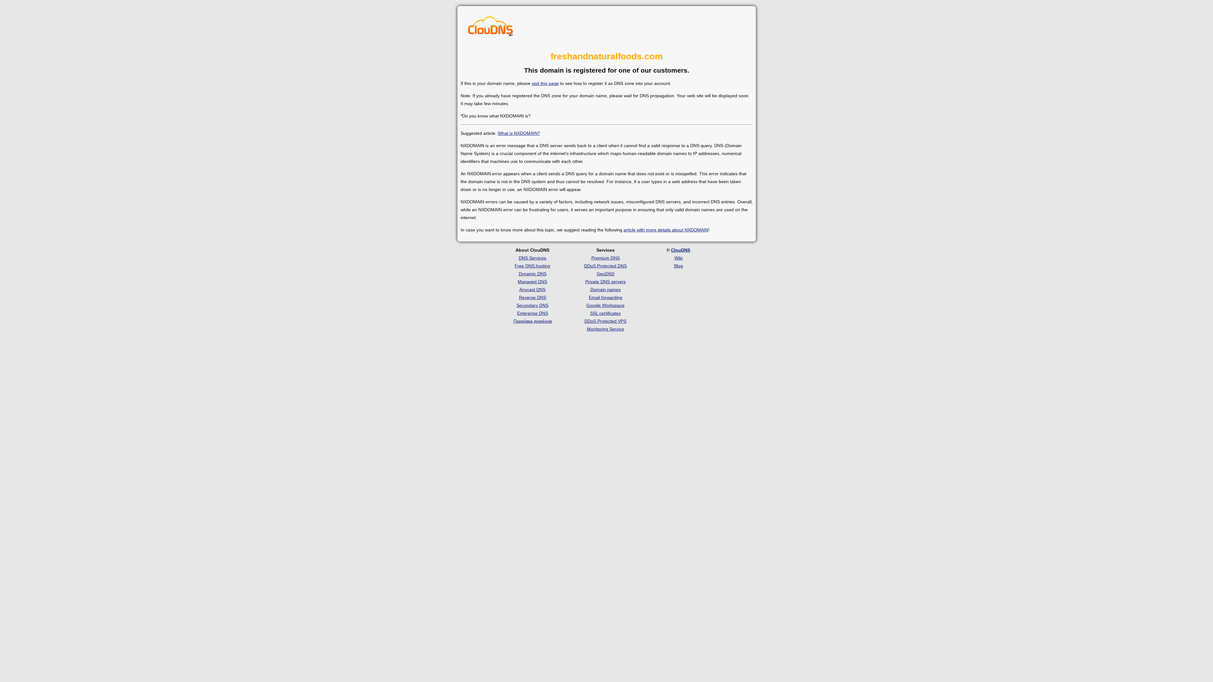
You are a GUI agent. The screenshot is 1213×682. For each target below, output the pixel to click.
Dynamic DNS (532, 273)
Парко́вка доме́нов (532, 321)
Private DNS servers (605, 281)
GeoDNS (605, 273)
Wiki (678, 257)
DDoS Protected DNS (605, 265)
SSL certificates (605, 313)
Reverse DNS (532, 297)
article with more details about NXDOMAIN (666, 229)
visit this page (545, 83)
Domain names (605, 289)
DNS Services (532, 257)
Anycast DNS (532, 289)
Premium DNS (605, 257)
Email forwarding (605, 297)
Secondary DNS (532, 305)
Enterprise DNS (532, 313)
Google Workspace (605, 305)
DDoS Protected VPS (605, 321)
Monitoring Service (605, 329)
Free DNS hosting (532, 265)
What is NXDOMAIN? (519, 133)
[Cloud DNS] (490, 27)
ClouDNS (680, 250)
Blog (678, 265)
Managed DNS (532, 281)
